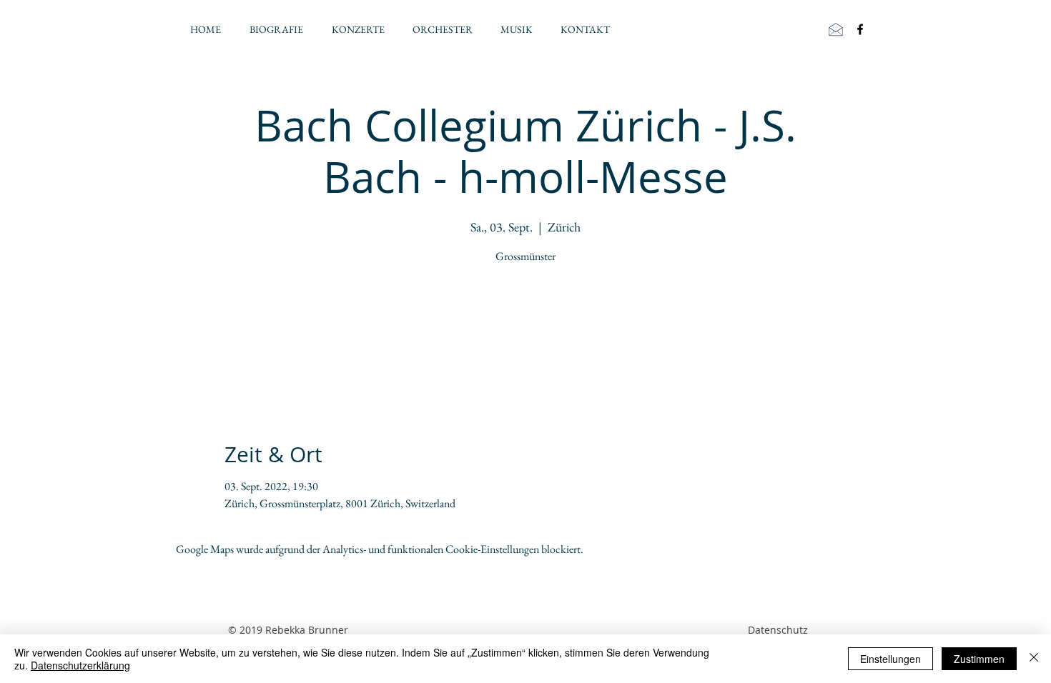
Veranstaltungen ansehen (525, 335)
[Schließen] (1033, 659)
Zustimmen (979, 659)
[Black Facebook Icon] (860, 29)
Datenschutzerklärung (80, 665)
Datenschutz (778, 630)
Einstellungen (890, 659)
